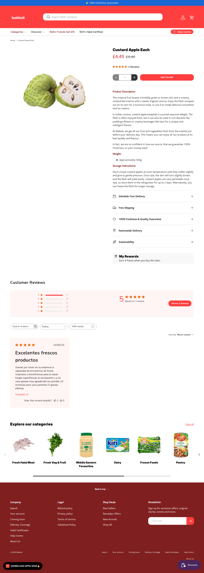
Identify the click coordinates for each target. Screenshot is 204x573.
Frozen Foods (149, 462)
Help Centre (16, 535)
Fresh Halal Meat (23, 462)
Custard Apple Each (26, 40)
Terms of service (67, 519)
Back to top (100, 489)
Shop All (107, 524)
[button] (191, 17)
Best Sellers (109, 508)
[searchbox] (21, 326)
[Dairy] (118, 445)
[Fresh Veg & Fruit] (55, 445)
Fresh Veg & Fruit (55, 462)
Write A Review (180, 303)
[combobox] (103, 16)
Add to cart (167, 77)
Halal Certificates (19, 530)
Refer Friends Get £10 (62, 31)
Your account (17, 513)
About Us (15, 541)
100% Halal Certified (91, 31)
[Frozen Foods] (149, 445)
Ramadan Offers (112, 513)
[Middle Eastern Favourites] (86, 445)
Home (12, 40)
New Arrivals (110, 519)
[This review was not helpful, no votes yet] (61, 400)
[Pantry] (181, 445)
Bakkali (19, 552)
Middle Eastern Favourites (86, 464)
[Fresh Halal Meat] (23, 445)
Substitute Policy (67, 524)
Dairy (117, 462)
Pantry (180, 462)
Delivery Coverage (20, 524)
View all (189, 424)
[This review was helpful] (55, 400)
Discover (36, 31)
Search (14, 508)
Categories (17, 31)
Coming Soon (17, 519)
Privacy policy (65, 513)
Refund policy (65, 508)
